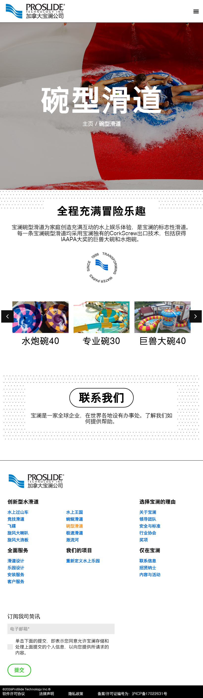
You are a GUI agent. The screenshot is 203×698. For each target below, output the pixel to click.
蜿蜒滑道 (74, 519)
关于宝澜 (147, 512)
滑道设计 (15, 560)
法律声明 (46, 694)
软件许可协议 (13, 694)
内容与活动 (149, 574)
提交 (19, 670)
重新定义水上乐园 (83, 560)
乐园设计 (15, 567)
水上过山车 (17, 512)
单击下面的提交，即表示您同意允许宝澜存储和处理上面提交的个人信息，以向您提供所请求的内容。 (62, 647)
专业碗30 (101, 341)
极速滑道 (74, 533)
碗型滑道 (74, 526)
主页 (87, 123)
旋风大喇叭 (17, 533)
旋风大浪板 (17, 540)
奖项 (143, 540)
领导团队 (147, 519)
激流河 (72, 540)
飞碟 (11, 526)
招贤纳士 (147, 567)
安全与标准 (149, 526)
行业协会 (147, 533)
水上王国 (74, 512)
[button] (196, 11)
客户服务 (15, 581)
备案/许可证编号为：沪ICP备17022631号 (132, 694)
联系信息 (147, 560)
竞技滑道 (15, 519)
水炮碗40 (40, 341)
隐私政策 (75, 694)
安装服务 (15, 574)
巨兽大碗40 (162, 341)
